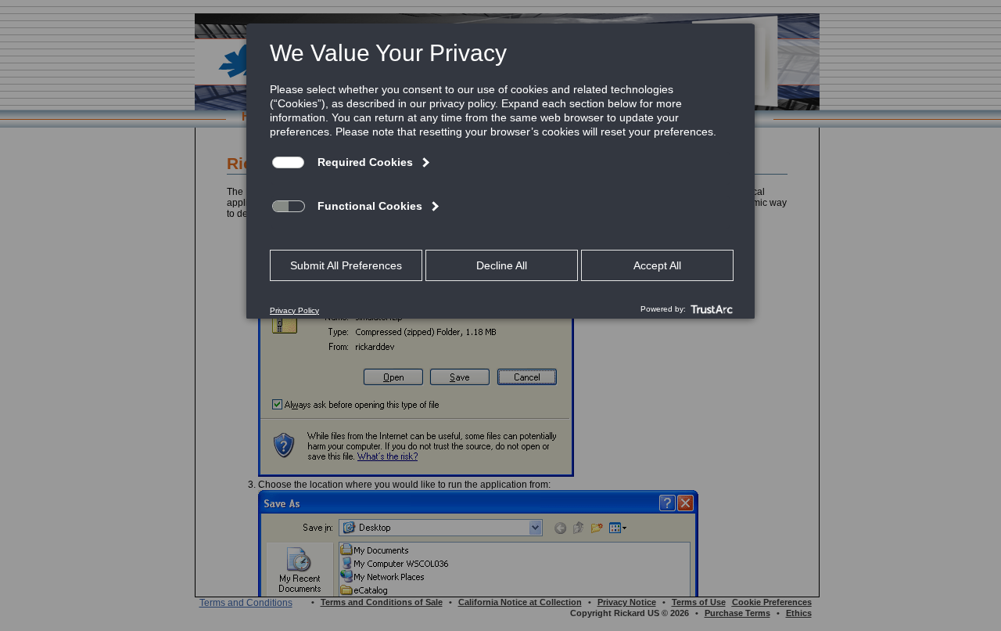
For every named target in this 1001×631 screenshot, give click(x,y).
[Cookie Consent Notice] (500, 171)
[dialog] (500, 170)
